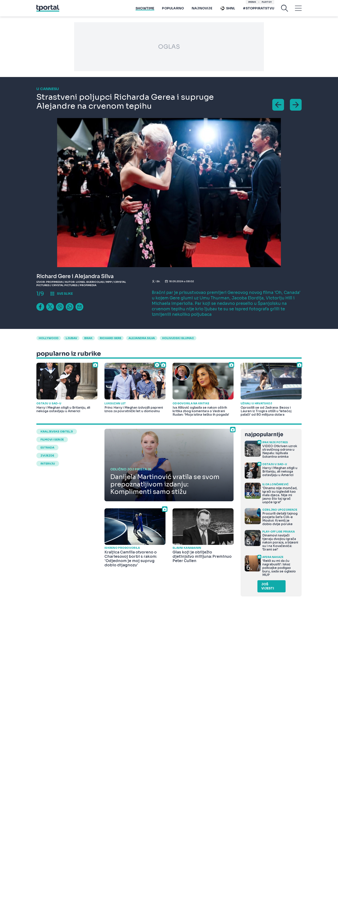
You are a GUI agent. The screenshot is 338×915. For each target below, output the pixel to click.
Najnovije (202, 8)
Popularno (173, 8)
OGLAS (169, 46)
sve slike (65, 294)
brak (88, 338)
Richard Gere (110, 338)
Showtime (145, 8)
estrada (47, 447)
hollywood (48, 338)
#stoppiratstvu (258, 8)
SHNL (230, 8)
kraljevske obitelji (56, 431)
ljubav (71, 338)
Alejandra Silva (142, 338)
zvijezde (47, 455)
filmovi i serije (52, 439)
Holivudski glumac (178, 338)
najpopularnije (264, 434)
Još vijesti (267, 586)
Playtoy (267, 2)
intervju (47, 463)
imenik (252, 2)
